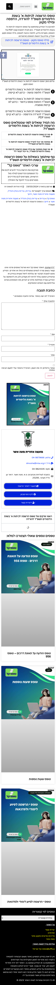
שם (52, 334)
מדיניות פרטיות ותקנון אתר (43, 936)
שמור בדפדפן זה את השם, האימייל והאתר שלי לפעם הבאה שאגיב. (28, 369)
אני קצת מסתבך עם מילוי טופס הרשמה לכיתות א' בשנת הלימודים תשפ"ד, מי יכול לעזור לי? (28, 150)
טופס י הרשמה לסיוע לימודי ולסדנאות (29, 901)
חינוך (29, 194)
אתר (53, 355)
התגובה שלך (48, 301)
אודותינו (51, 933)
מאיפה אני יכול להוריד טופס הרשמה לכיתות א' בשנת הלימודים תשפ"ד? (29, 143)
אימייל (51, 345)
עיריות (28, 191)
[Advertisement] (28, 235)
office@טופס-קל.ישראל (44, 949)
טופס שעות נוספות (40, 779)
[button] (36, 6)
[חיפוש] (9, 6)
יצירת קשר (50, 929)
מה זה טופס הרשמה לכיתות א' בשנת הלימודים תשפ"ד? (29, 135)
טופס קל (51, 198)
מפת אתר (50, 939)
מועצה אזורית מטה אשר (44, 194)
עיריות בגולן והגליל (16, 191)
